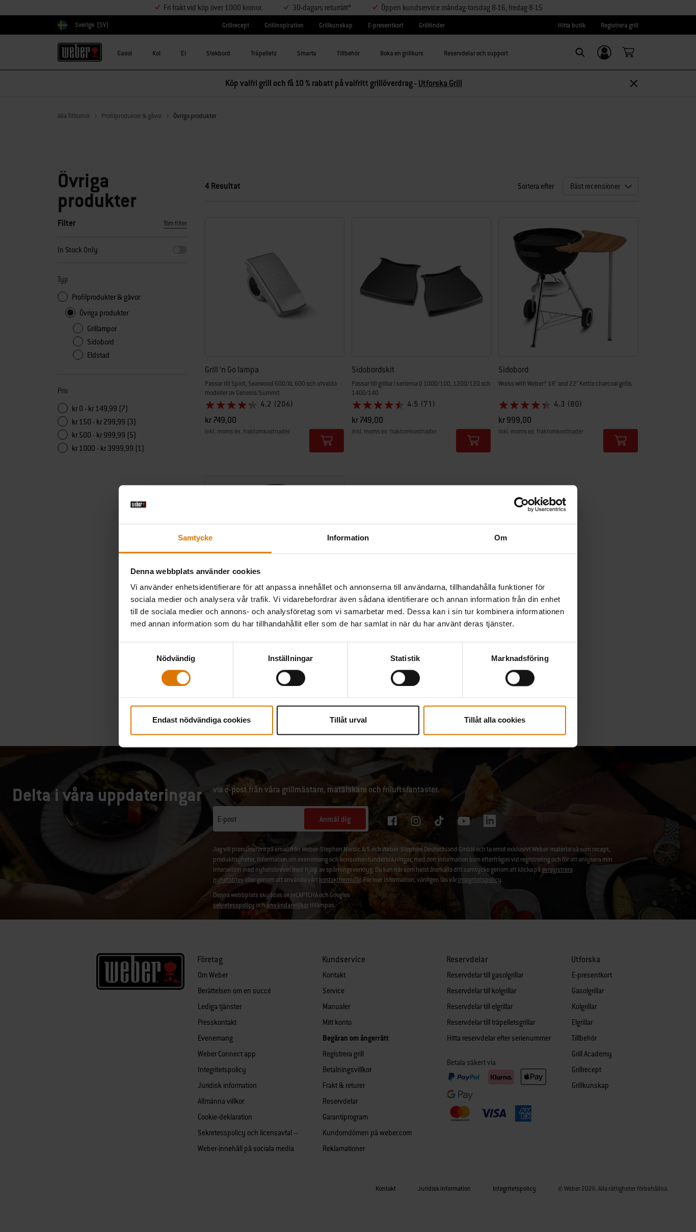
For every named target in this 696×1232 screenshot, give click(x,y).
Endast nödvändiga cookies (201, 720)
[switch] (290, 678)
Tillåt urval (348, 720)
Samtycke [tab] (195, 538)
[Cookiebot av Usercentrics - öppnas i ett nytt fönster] (521, 504)
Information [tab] (348, 538)
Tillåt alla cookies (494, 720)
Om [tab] (500, 538)
